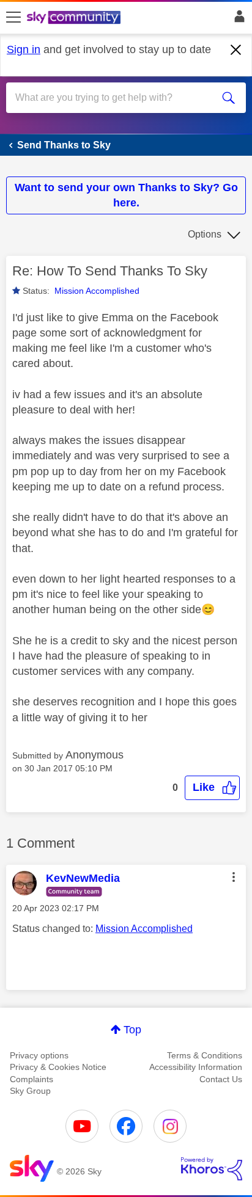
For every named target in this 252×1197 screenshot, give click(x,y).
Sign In (237, 19)
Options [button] (204, 234)
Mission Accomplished (96, 291)
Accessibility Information (195, 1067)
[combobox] (113, 97)
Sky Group (30, 1091)
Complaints (31, 1079)
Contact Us (220, 1079)
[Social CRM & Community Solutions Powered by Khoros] (211, 1169)
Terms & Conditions (204, 1055)
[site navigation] (13, 17)
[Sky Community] (75, 18)
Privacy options (39, 1055)
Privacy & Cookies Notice (58, 1067)
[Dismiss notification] (236, 50)
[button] (212, 787)
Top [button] (132, 1030)
